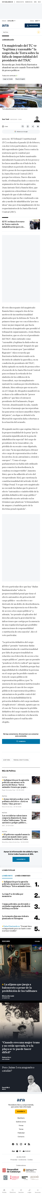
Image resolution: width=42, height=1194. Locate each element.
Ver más (37, 941)
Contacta (21, 1136)
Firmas (21, 1125)
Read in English (20, 79)
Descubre (6, 941)
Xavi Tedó (5, 119)
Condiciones (22, 1160)
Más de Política (9, 771)
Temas (21, 1129)
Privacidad (13, 1160)
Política (5, 32)
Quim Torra (6, 760)
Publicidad (21, 1133)
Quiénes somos (21, 1122)
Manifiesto (21, 1118)
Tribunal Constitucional (21, 760)
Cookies (30, 1160)
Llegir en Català (8, 79)
